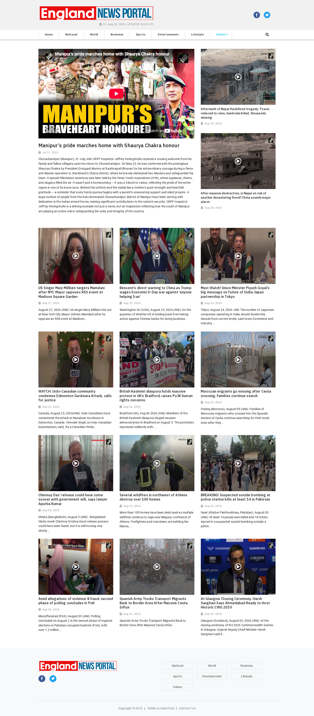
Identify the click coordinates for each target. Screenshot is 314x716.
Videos (177, 687)
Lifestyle (246, 676)
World (212, 665)
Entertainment (212, 676)
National (177, 665)
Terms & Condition (160, 708)
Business (247, 665)
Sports (177, 676)
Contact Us (187, 708)
